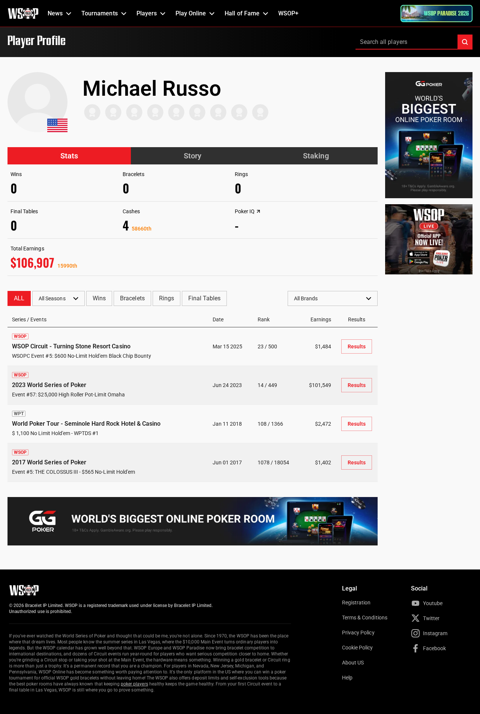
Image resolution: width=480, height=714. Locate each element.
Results (357, 346)
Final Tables (204, 298)
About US (353, 663)
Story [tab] (192, 155)
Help (347, 678)
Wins (99, 298)
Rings (166, 298)
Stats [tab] (69, 155)
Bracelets (132, 298)
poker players (134, 684)
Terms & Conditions (364, 618)
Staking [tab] (315, 155)
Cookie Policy (357, 648)
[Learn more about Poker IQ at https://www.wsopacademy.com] (258, 211)
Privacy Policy (358, 633)
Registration (356, 603)
